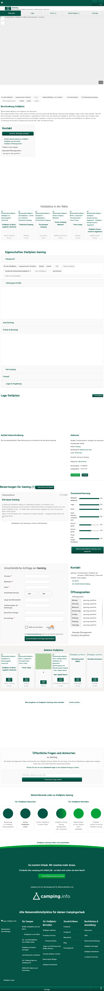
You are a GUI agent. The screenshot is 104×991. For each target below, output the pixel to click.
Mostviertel (82, 461)
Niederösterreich (86, 450)
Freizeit (6, 376)
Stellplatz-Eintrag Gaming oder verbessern (61, 825)
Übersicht (11, 13)
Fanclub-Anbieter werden (51, 954)
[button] (52, 50)
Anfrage (95, 13)
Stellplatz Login (8, 980)
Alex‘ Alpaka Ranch (60, 675)
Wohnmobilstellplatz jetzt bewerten (88, 550)
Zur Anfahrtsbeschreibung (81, 584)
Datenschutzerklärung (34, 634)
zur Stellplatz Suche (2, 8)
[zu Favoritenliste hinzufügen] (3, 19)
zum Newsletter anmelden (31, 955)
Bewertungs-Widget (50, 959)
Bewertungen (73, 13)
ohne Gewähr (58, 702)
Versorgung (10, 369)
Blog (65, 943)
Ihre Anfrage (9, 618)
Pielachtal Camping (26, 225)
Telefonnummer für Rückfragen (11, 607)
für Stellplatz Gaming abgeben (8, 824)
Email (6, 587)
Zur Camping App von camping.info (29, 962)
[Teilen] (96, 988)
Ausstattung (8, 323)
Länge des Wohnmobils (12, 600)
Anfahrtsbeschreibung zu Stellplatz (16, 139)
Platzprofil (10, 259)
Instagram (67, 932)
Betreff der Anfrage (11, 613)
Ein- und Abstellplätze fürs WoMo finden (29, 941)
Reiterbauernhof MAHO (78, 660)
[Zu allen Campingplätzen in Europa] (52, 901)
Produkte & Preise (49, 935)
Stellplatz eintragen (91, 946)
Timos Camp (77, 225)
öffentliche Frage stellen (53, 780)
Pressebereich (68, 948)
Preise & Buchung (10, 330)
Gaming (78, 447)
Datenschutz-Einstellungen (5, 930)
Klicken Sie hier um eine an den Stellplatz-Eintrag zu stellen (52, 767)
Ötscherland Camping (43, 226)
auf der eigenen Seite (78, 825)
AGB (85, 935)
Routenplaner (98, 395)
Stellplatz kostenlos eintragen (29, 949)
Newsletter (67, 937)
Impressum (88, 930)
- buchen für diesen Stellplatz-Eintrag (96, 824)
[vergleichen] (3, 23)
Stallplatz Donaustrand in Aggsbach (95, 230)
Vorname (7, 576)
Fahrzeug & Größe (13, 283)
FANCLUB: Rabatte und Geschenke (30, 969)
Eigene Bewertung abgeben (45, 487)
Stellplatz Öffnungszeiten (13, 144)
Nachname (8, 582)
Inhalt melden (74, 702)
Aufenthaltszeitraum (11, 593)
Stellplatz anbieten (49, 930)
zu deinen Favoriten (91, 957)
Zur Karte (75, 581)
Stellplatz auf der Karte (12, 141)
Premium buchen (50, 941)
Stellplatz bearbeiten (50, 965)
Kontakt (84, 475)
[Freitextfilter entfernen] (95, 3)
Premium (99, 208)
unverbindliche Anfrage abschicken (40, 639)
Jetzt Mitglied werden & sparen (52, 876)
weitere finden (25, 824)
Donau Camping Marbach (60, 223)
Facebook (67, 927)
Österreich (78, 453)
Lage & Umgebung (13, 384)
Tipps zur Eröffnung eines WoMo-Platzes (52, 947)
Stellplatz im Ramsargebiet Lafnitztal (9, 226)
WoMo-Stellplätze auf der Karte (31, 928)
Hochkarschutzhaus (95, 659)
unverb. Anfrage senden (19, 134)
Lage (32, 13)
